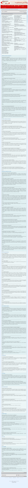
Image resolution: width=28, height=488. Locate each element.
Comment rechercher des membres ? (18, 34)
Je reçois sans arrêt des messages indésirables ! (19, 25)
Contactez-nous (10, 477)
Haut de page (25, 12)
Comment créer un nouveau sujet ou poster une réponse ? (8, 35)
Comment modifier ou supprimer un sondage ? (7, 39)
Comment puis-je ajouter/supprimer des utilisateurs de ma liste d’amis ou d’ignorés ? (20, 30)
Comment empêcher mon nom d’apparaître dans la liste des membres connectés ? (8, 25)
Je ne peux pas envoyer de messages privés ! (19, 24)
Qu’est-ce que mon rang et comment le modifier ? (7, 31)
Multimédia (20, 5)
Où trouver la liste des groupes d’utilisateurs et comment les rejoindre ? (20, 18)
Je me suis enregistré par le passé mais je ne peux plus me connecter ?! (8, 20)
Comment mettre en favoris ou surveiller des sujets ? (19, 39)
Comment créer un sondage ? (5, 37)
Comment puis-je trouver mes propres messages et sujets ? (20, 35)
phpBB (18, 145)
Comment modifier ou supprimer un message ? (7, 36)
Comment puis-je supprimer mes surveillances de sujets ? (20, 41)
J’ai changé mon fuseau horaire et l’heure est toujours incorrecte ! (8, 27)
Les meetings (8, 5)
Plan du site (18, 477)
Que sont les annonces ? (4, 51)
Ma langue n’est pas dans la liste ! (5, 28)
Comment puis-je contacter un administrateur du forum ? (20, 50)
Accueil (3, 5)
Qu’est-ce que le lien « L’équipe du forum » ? (19, 22)
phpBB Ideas (12, 454)
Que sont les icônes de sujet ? (5, 53)
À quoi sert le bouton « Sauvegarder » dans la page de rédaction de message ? (8, 44)
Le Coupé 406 (11, 5)
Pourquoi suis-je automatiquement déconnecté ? (7, 21)
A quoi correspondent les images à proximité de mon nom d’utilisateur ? (8, 29)
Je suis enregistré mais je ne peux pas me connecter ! (7, 18)
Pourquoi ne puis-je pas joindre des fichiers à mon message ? (8, 41)
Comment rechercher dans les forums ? (18, 32)
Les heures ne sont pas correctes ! (5, 26)
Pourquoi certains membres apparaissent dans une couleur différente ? (20, 20)
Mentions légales (14, 477)
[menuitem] (6, 11)
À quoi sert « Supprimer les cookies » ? (6, 22)
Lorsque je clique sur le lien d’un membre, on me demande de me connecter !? (8, 32)
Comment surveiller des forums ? (17, 40)
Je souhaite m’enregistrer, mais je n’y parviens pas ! (7, 17)
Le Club (5, 5)
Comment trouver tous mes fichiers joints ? (18, 44)
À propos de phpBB (18, 450)
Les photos (16, 5)
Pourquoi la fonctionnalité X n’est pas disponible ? (19, 47)
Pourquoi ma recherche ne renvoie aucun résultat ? (19, 33)
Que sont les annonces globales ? (5, 50)
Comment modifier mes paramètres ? (6, 24)
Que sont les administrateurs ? (17, 16)
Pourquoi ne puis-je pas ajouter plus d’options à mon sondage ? (8, 38)
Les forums (22, 5)
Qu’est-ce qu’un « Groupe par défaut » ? (18, 21)
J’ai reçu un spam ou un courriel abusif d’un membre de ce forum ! (20, 26)
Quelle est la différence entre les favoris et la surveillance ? (20, 38)
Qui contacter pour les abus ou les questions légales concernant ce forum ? (20, 48)
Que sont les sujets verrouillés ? (5, 52)
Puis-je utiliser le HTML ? (4, 48)
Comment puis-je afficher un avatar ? (6, 30)
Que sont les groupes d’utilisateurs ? (18, 17)
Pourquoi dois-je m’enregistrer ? (5, 16)
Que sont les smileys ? (4, 49)
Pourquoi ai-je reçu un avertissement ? (6, 42)
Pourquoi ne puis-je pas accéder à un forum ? (6, 40)
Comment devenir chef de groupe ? (18, 19)
